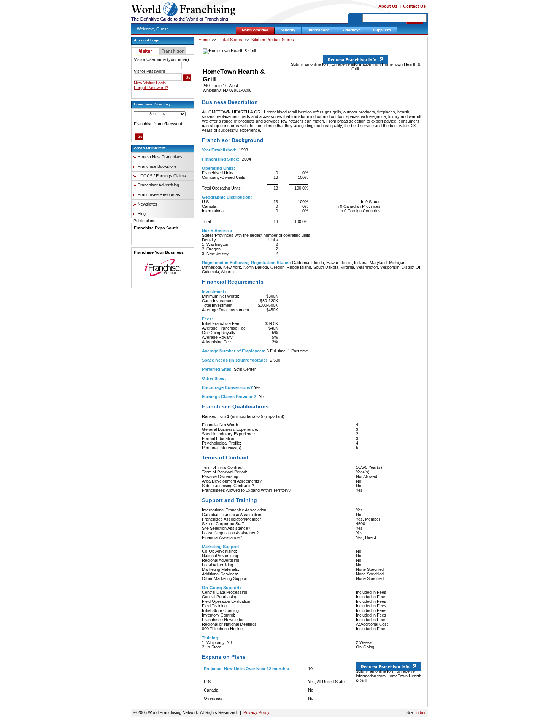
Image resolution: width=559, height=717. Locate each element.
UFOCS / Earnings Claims (162, 176)
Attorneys (352, 30)
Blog (142, 213)
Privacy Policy (256, 712)
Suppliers (382, 30)
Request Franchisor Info (353, 59)
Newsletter (147, 204)
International (319, 30)
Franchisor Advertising (158, 185)
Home (204, 39)
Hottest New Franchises (160, 157)
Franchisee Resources (159, 194)
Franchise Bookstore (157, 166)
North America (255, 30)
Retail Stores (230, 39)
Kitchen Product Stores (272, 39)
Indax (420, 712)
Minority (288, 30)
